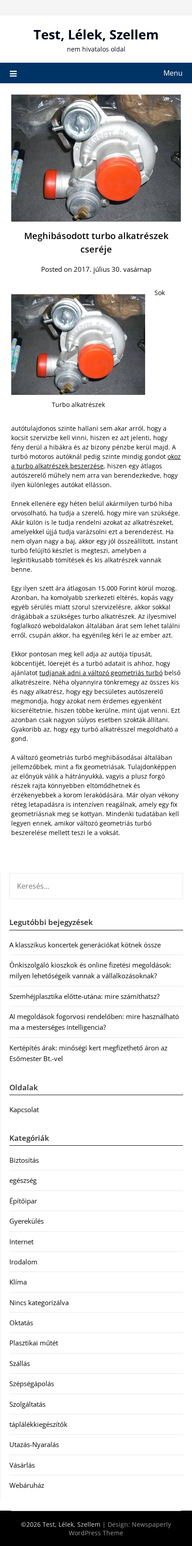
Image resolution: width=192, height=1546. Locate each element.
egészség (23, 1180)
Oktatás (21, 1322)
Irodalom (23, 1261)
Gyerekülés (26, 1220)
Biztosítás (24, 1160)
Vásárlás (22, 1464)
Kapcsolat (24, 1109)
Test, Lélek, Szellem (96, 34)
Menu (173, 73)
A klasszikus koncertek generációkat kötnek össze (85, 944)
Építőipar (23, 1200)
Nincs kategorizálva (39, 1302)
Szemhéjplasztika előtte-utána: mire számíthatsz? (84, 996)
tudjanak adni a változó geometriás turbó (101, 672)
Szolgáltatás (27, 1404)
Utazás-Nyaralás (34, 1444)
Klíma (18, 1281)
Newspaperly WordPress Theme (120, 1528)
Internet (21, 1241)
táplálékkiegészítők (38, 1424)
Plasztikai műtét (33, 1342)
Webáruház (26, 1485)
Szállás (19, 1363)
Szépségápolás (31, 1383)
